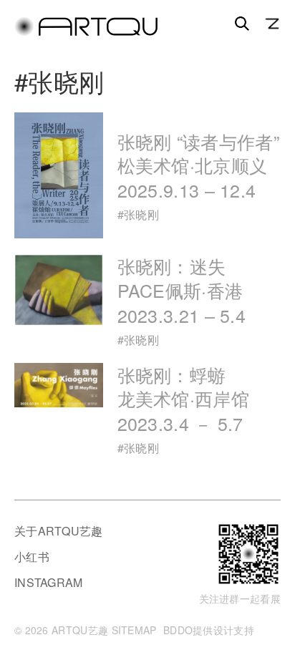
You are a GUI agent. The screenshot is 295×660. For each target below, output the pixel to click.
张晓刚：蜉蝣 (183, 399)
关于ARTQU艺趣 (58, 531)
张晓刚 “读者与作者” (198, 165)
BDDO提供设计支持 (208, 630)
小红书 (31, 556)
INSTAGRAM (48, 582)
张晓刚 (141, 214)
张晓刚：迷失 (181, 290)
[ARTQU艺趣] (86, 32)
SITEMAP (134, 630)
